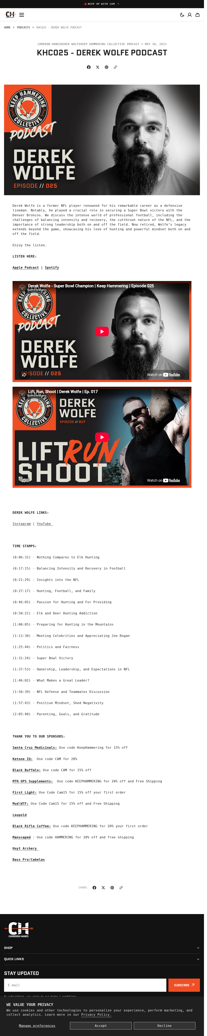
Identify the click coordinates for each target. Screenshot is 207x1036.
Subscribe (181, 985)
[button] (102, 4)
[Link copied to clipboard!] (115, 67)
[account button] (189, 14)
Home (7, 27)
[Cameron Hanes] (10, 15)
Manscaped (22, 837)
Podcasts (23, 27)
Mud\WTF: (21, 804)
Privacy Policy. (96, 1015)
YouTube (45, 524)
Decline (164, 1026)
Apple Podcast (26, 267)
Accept (101, 1026)
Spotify (52, 267)
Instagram (22, 524)
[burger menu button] (21, 14)
